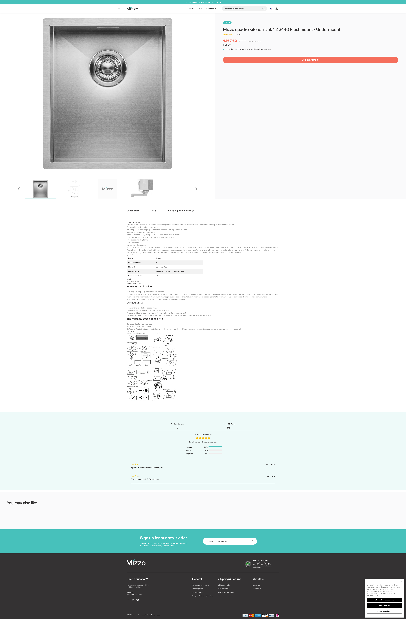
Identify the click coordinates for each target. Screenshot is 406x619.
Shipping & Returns (229, 579)
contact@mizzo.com (134, 594)
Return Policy (223, 589)
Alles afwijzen (384, 605)
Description (133, 210)
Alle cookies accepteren (384, 600)
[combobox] (244, 8)
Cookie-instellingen (384, 611)
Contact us (257, 589)
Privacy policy (197, 589)
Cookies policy (197, 592)
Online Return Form (226, 592)
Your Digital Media (153, 615)
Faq (154, 210)
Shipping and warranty (181, 210)
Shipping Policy (224, 585)
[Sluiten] (401, 582)
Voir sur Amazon (310, 60)
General (197, 579)
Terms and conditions (200, 585)
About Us (258, 579)
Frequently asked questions (202, 596)
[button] (23, 510)
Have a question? (137, 579)
